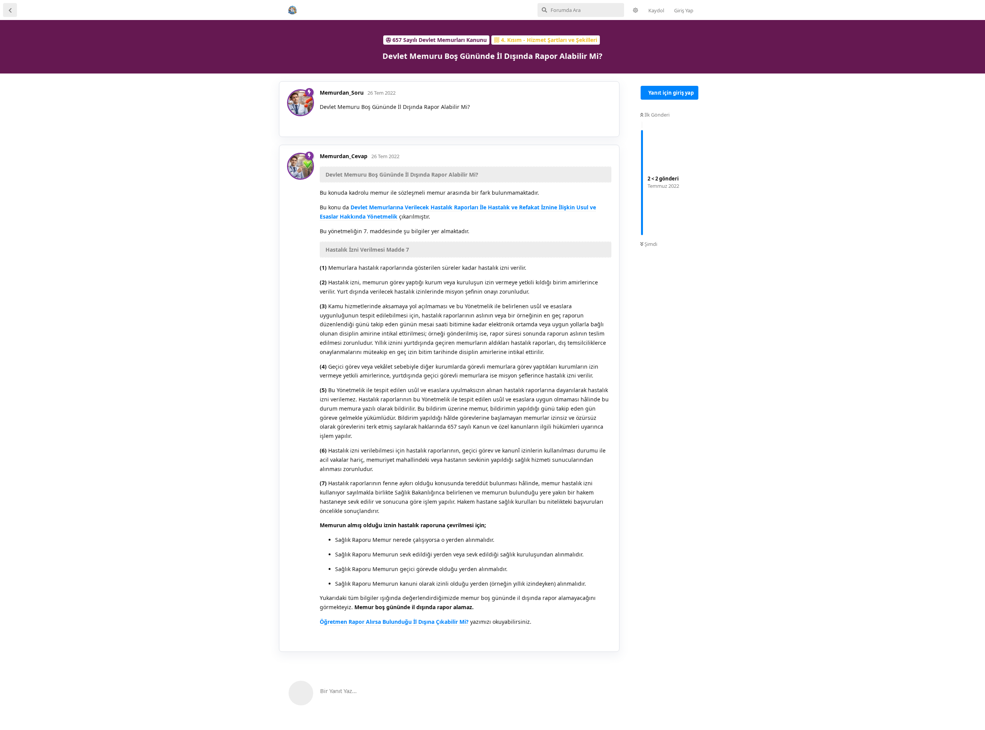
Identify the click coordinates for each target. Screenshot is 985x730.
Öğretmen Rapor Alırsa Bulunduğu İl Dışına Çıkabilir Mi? (394, 621)
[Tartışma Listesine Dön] (10, 10)
